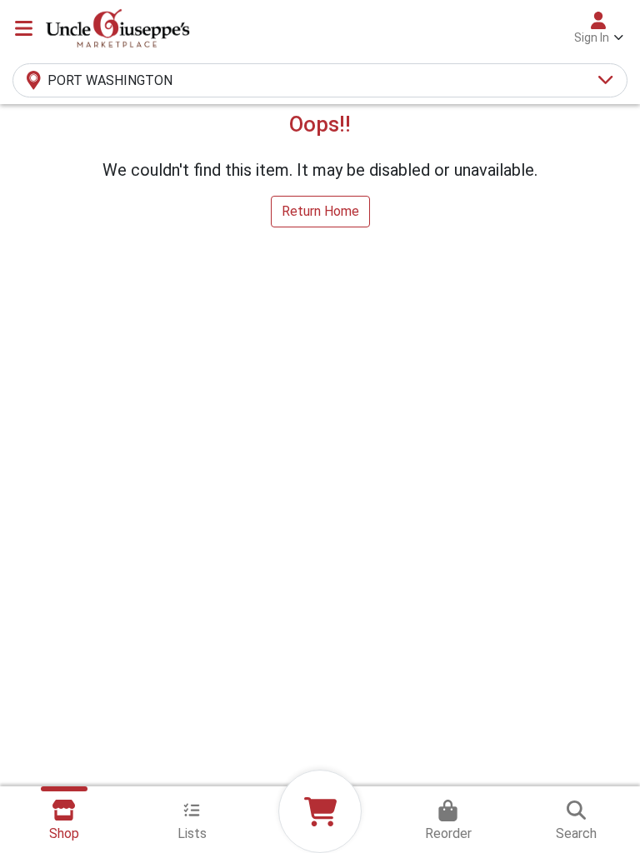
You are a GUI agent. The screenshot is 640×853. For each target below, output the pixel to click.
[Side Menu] (23, 28)
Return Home (320, 211)
